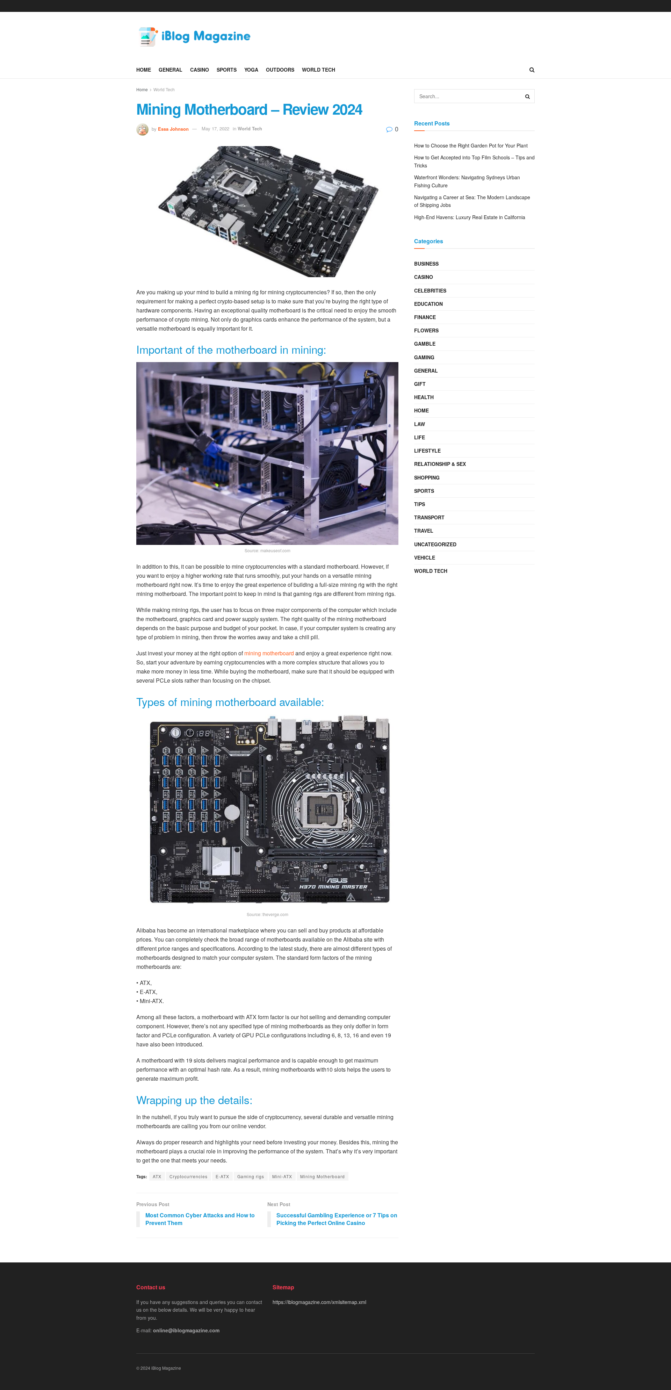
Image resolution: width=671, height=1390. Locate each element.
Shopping (427, 477)
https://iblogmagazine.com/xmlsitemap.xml (319, 1301)
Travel (423, 530)
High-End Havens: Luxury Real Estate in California (469, 217)
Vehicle (424, 557)
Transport (429, 517)
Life (419, 437)
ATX (157, 1176)
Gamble (424, 343)
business (426, 263)
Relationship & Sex (440, 463)
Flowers (426, 330)
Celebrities (430, 290)
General (170, 69)
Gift (420, 383)
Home (143, 69)
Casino (199, 69)
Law (419, 423)
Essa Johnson (173, 128)
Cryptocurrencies (188, 1176)
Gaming (424, 357)
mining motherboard (269, 653)
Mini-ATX (282, 1176)
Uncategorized (435, 544)
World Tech (318, 69)
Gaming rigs (250, 1176)
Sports (227, 69)
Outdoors (280, 69)
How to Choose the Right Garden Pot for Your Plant (471, 145)
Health (424, 397)
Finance (425, 317)
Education (428, 303)
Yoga (251, 69)
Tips (419, 503)
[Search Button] (528, 96)
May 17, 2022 (215, 128)
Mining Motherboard (322, 1176)
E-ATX (222, 1176)
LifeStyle (427, 450)
